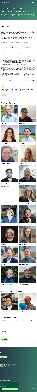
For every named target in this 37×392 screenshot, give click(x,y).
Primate (35, 388)
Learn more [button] (4, 386)
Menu (33, 2)
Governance (4, 339)
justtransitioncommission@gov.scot (8, 370)
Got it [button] (10, 388)
